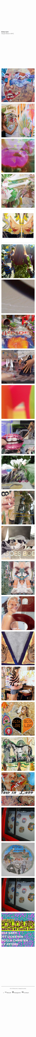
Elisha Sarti (5, 32)
